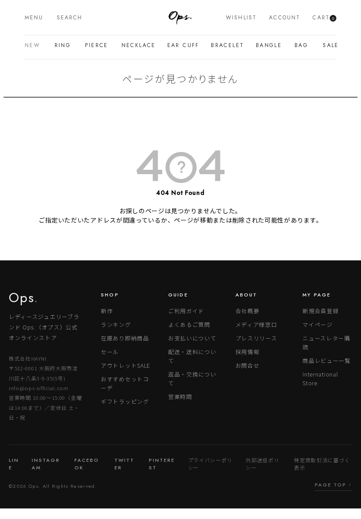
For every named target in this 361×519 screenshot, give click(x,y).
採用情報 (248, 351)
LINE (14, 464)
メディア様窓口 (256, 324)
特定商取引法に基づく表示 (322, 464)
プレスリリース (256, 338)
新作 (107, 311)
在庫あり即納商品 (125, 338)
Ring (62, 45)
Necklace (136, 45)
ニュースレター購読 (326, 342)
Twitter (124, 464)
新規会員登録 (320, 311)
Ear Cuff (181, 45)
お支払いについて (192, 338)
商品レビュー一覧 (326, 360)
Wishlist (241, 18)
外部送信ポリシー (262, 464)
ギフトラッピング (125, 401)
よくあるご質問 (189, 324)
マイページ (317, 324)
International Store (320, 378)
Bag (300, 45)
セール (110, 351)
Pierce (94, 45)
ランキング (116, 324)
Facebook (86, 464)
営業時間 (180, 396)
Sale (329, 45)
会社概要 (248, 311)
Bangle (267, 45)
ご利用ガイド (186, 311)
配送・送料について (192, 356)
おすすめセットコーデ (125, 383)
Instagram (46, 464)
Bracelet (225, 45)
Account (284, 18)
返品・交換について (192, 378)
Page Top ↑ (333, 484)
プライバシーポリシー (210, 464)
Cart (323, 18)
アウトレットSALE (125, 365)
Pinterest (162, 464)
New (31, 45)
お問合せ (248, 365)
